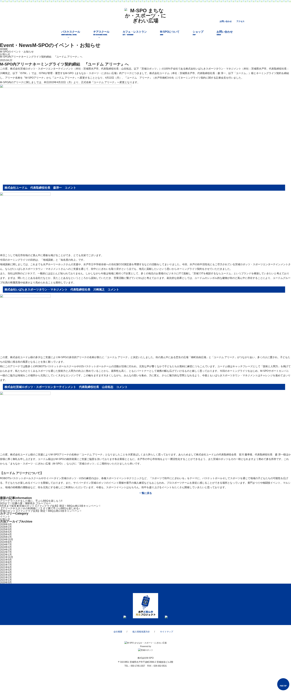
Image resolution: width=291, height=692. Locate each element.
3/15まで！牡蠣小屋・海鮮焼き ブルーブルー (25, 503)
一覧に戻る (145, 493)
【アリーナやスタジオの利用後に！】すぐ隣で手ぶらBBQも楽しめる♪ (40, 508)
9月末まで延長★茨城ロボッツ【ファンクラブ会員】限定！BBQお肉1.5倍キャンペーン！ (50, 505)
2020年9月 (6, 582)
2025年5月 (6, 531)
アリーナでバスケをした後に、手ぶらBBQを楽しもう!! (31, 500)
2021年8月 (6, 562)
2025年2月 (6, 536)
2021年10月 (6, 557)
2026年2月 (6, 526)
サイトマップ (166, 631)
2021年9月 (6, 559)
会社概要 (118, 631)
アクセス (240, 21)
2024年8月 (6, 542)
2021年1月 (6, 579)
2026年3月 (6, 524)
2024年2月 (6, 549)
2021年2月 (6, 577)
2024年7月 (6, 544)
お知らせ (5, 54)
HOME (4, 49)
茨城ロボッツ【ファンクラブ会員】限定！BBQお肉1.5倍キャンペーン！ (41, 510)
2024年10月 (6, 539)
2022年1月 (6, 554)
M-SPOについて (170, 33)
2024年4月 (6, 547)
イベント (5, 516)
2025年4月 (6, 534)
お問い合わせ (226, 21)
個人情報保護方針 (141, 631)
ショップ (198, 33)
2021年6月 (6, 567)
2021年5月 (6, 569)
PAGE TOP (283, 686)
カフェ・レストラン (135, 33)
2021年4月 (6, 572)
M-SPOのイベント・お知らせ (17, 51)
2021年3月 (6, 574)
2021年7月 (6, 564)
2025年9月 (6, 529)
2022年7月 (6, 552)
